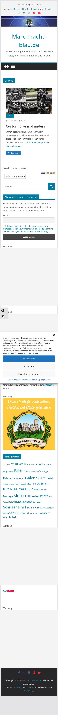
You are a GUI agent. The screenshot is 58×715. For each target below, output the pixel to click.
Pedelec (35, 496)
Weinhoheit (10, 517)
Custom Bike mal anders (25, 126)
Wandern (45, 512)
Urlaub (6, 513)
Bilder (19, 470)
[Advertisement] (29, 277)
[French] (45, 173)
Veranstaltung (20, 513)
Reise (11, 501)
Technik (30, 507)
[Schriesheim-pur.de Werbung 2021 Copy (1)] (29, 399)
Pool (50, 496)
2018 (14, 464)
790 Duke (7, 464)
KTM (6, 489)
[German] (48, 173)
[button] (53, 335)
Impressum (45, 379)
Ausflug (48, 465)
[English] (42, 173)
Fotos (21, 478)
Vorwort (36, 513)
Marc (23, 121)
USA (11, 512)
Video (30, 513)
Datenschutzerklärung (31, 379)
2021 (33, 464)
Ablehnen (29, 366)
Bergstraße (8, 471)
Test (39, 507)
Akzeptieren (29, 358)
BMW (28, 471)
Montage (8, 496)
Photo (44, 496)
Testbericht (48, 507)
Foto (16, 478)
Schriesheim (13, 507)
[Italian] (51, 173)
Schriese (36, 502)
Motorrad (22, 495)
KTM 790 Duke (21, 488)
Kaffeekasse (48, 384)
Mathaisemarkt (40, 489)
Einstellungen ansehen (29, 374)
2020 (28, 464)
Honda (11, 484)
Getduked (45, 478)
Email (5, 215)
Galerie (31, 477)
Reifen (5, 502)
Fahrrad (10, 116)
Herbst (5, 484)
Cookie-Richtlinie (14, 379)
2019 (22, 464)
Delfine (33, 471)
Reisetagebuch (24, 501)
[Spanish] (53, 173)
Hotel (17, 484)
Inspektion (24, 484)
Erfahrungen (43, 471)
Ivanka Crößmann (38, 483)
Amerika (40, 464)
